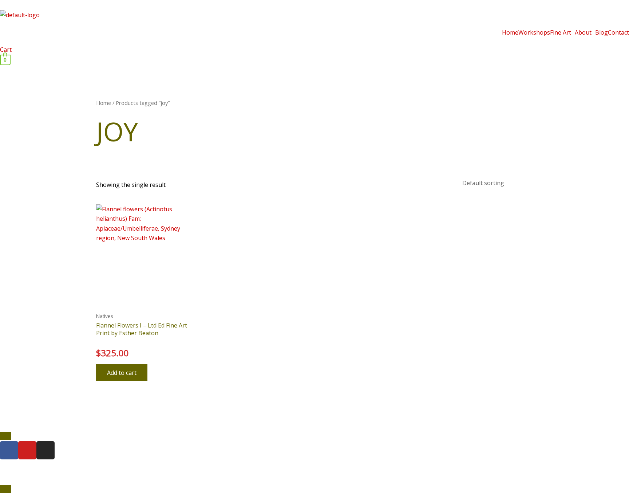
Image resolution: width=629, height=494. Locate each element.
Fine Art (560, 32)
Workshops (534, 32)
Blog (601, 32)
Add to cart (122, 373)
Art (287, 462)
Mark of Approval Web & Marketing (147, 479)
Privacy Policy (360, 462)
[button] (562, 32)
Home (510, 32)
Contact (618, 32)
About (583, 32)
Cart (6, 50)
